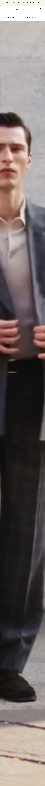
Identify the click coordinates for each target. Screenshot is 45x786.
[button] (3, 9)
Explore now (32, 17)
